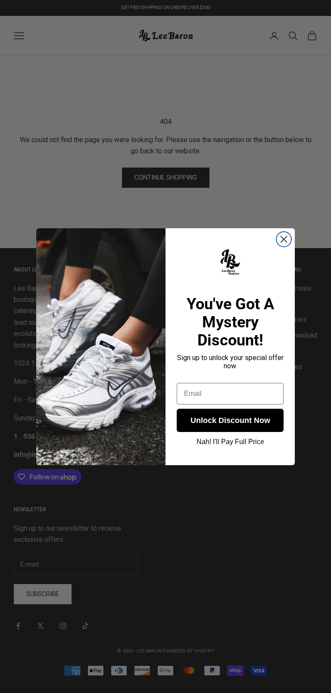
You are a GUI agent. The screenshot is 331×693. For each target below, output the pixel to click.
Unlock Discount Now (230, 420)
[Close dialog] (283, 239)
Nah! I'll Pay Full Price (230, 441)
